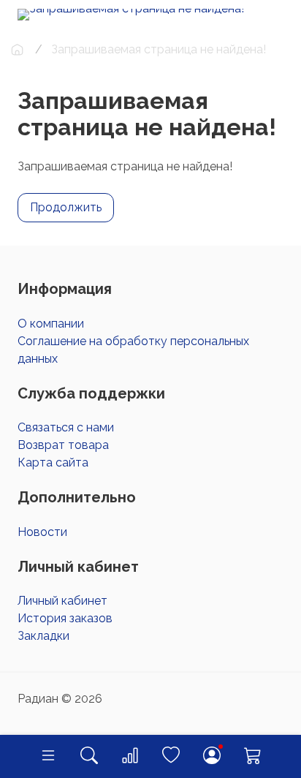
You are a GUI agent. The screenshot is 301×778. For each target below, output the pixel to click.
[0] (130, 756)
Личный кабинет (62, 601)
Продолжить (66, 207)
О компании (51, 324)
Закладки (43, 636)
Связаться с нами (66, 427)
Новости (42, 532)
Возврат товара (63, 445)
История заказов (65, 618)
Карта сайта (53, 462)
